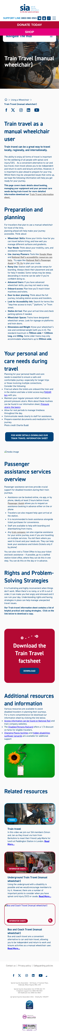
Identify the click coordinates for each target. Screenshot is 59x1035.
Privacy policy (24, 965)
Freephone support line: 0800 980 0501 (29, 991)
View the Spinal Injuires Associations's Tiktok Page (46, 975)
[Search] (49, 18)
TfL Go (20, 263)
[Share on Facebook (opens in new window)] (6, 110)
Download (29, 670)
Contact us (11, 965)
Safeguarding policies (43, 965)
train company (19, 532)
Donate (29, 25)
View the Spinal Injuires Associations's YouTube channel (41, 975)
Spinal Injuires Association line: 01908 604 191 (29, 989)
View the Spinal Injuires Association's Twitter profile (19, 975)
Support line (20, 18)
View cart (39, 18)
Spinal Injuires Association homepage (29, 8)
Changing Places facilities (16, 732)
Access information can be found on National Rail (27, 720)
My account (44, 18)
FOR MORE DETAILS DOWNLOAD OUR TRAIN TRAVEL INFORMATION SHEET (29, 437)
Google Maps (46, 254)
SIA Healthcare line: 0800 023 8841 (29, 993)
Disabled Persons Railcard (20, 726)
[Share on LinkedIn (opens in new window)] (28, 110)
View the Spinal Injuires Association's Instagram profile (27, 975)
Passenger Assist (16, 503)
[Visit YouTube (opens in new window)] (36, 110)
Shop (29, 32)
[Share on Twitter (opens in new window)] (13, 110)
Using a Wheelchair (20, 99)
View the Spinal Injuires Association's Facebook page (14, 975)
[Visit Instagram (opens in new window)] (21, 110)
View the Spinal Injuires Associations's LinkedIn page (33, 975)
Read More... (45, 896)
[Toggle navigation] (54, 18)
